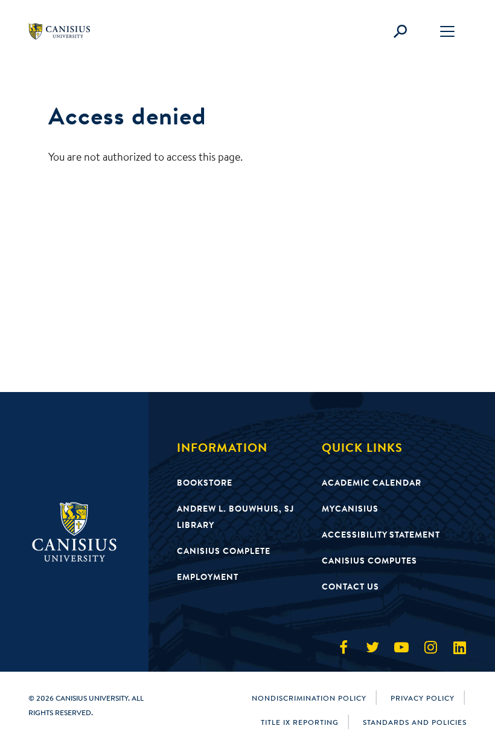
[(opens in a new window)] (343, 647)
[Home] (64, 31)
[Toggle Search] (400, 31)
